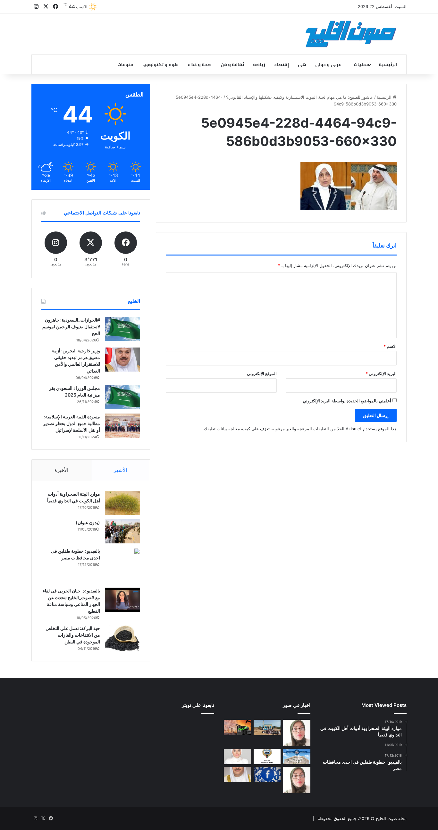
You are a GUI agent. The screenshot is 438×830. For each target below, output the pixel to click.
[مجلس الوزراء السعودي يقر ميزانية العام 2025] (122, 397)
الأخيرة (61, 470)
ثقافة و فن (232, 64)
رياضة (259, 64)
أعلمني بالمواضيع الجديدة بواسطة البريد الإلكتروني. (346, 400)
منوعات (125, 64)
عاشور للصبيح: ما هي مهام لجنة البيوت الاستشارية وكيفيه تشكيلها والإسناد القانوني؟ (299, 97)
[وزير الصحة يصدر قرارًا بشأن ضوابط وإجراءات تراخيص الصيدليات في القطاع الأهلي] (237, 774)
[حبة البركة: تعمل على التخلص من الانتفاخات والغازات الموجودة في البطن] (122, 638)
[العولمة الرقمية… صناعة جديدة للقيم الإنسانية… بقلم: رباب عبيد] (296, 733)
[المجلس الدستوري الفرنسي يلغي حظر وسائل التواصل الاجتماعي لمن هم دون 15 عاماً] (267, 774)
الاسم (390, 346)
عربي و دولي (328, 64)
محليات (361, 64)
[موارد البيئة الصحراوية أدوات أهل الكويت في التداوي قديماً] (122, 503)
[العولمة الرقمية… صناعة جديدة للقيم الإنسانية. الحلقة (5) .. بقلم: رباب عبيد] (296, 780)
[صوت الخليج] (351, 34)
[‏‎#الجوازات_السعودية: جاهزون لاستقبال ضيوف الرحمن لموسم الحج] (122, 329)
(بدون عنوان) (88, 522)
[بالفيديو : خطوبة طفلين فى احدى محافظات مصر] (122, 565)
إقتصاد (281, 64)
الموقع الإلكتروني (262, 373)
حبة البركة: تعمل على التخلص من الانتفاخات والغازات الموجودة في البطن (73, 634)
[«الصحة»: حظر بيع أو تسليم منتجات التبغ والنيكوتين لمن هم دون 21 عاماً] (267, 756)
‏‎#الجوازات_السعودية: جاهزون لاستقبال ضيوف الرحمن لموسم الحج (71, 326)
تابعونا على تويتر (198, 705)
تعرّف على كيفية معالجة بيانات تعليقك (237, 428)
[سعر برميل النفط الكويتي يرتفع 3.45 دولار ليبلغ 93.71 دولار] (237, 727)
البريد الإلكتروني (381, 373)
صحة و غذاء (200, 64)
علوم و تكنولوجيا (160, 64)
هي (302, 64)
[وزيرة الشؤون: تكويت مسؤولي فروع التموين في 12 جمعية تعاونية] (237, 756)
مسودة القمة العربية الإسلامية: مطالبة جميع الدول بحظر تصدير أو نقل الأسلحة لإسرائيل (71, 423)
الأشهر (120, 470)
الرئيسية (388, 64)
